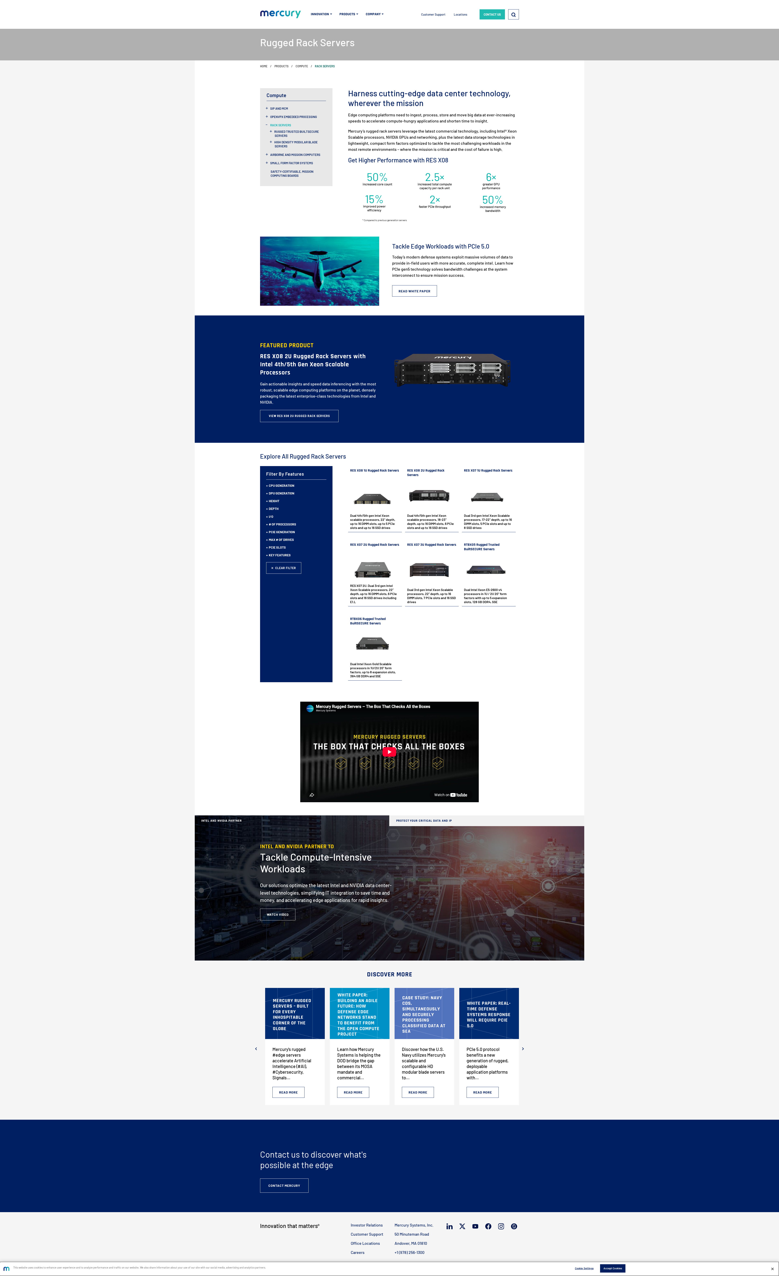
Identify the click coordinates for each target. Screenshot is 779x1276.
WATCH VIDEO (278, 914)
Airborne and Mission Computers (295, 155)
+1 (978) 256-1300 (409, 1252)
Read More (288, 1092)
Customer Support (433, 14)
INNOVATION (320, 14)
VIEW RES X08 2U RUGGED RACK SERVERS (299, 416)
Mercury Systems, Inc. (414, 1224)
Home (263, 66)
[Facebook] (489, 1226)
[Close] (772, 1268)
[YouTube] (476, 1226)
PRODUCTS (347, 14)
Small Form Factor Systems (291, 163)
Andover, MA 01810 (411, 1243)
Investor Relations (367, 1224)
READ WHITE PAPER (414, 291)
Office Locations (365, 1243)
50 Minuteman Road (412, 1234)
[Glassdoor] (515, 1226)
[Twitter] (463, 1226)
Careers (358, 1252)
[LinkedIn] (450, 1226)
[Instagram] (502, 1226)
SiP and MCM (279, 108)
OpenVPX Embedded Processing (293, 117)
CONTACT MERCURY (284, 1185)
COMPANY (373, 14)
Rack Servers (280, 125)
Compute (302, 66)
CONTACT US (492, 14)
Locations (460, 14)
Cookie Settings (584, 1268)
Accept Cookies (613, 1268)
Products (281, 66)
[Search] (513, 14)
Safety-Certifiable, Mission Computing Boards (292, 173)
